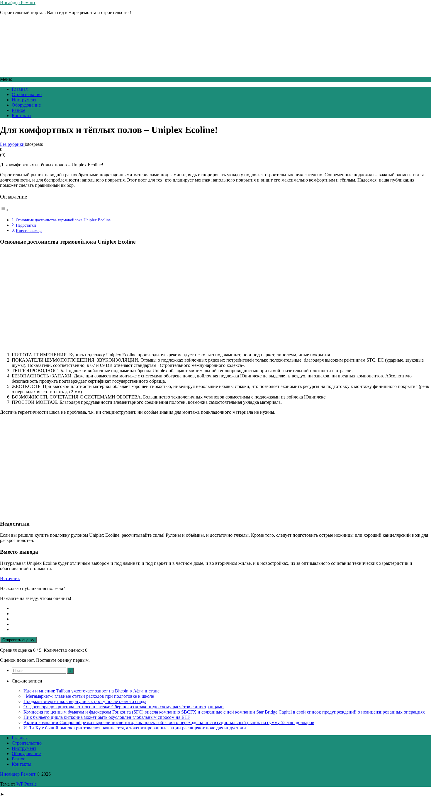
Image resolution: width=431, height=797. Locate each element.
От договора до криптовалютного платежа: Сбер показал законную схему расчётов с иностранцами (123, 706)
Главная (20, 89)
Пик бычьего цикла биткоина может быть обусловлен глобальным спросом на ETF (106, 717)
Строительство (27, 94)
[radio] (221, 608)
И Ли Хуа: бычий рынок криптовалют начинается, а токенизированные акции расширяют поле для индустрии (134, 727)
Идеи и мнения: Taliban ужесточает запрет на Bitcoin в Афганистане (91, 690)
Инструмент (24, 99)
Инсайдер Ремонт (17, 2)
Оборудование (26, 104)
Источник (10, 578)
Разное (18, 110)
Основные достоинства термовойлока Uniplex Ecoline (63, 220)
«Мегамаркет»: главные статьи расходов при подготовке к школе (88, 696)
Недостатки (26, 225)
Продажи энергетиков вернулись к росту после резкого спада (84, 701)
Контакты (21, 115)
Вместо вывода (29, 230)
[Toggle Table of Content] (4, 209)
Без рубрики (12, 144)
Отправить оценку (18, 640)
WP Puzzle (26, 783)
